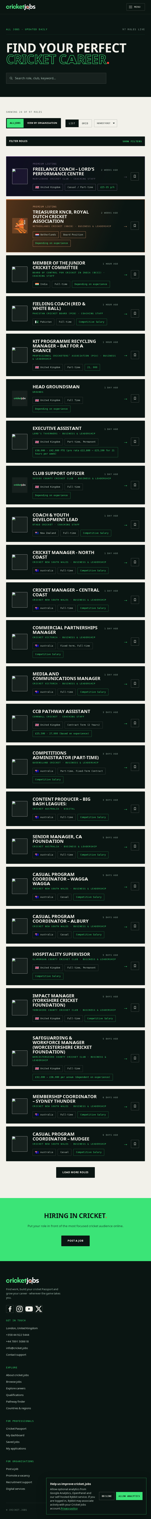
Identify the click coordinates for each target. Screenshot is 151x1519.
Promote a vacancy (18, 1475)
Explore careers (15, 1388)
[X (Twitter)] (39, 1309)
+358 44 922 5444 (17, 1334)
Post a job (75, 1240)
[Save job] (135, 176)
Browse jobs (14, 1381)
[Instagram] (19, 1309)
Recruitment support (19, 1482)
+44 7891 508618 (17, 1341)
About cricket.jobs (17, 1375)
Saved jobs (13, 1441)
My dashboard (15, 1435)
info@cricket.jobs (17, 1348)
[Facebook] (10, 1309)
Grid (85, 123)
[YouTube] (29, 1309)
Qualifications (15, 1395)
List (72, 123)
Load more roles (75, 1172)
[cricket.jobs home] (20, 7)
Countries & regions (18, 1408)
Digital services (15, 1488)
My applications (16, 1448)
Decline (107, 1496)
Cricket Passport (16, 1428)
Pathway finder (15, 1401)
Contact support (16, 1354)
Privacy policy (69, 1508)
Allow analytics (129, 1496)
